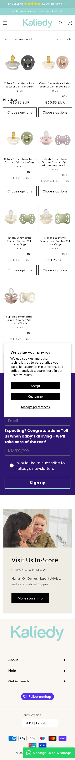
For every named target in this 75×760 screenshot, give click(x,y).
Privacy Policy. (21, 374)
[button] (5, 23)
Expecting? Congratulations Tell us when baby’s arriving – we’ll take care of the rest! (36, 436)
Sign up (38, 483)
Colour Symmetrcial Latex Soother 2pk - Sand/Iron (20, 85)
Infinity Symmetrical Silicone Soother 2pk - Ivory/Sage (20, 241)
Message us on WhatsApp (52, 752)
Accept (35, 386)
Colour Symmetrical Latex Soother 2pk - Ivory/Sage (20, 160)
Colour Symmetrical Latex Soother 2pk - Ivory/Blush (55, 85)
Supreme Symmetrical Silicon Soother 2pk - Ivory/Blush (19, 320)
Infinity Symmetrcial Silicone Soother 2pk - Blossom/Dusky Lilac (55, 162)
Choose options (20, 112)
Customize (35, 396)
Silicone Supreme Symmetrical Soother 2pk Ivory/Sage (55, 241)
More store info (30, 598)
